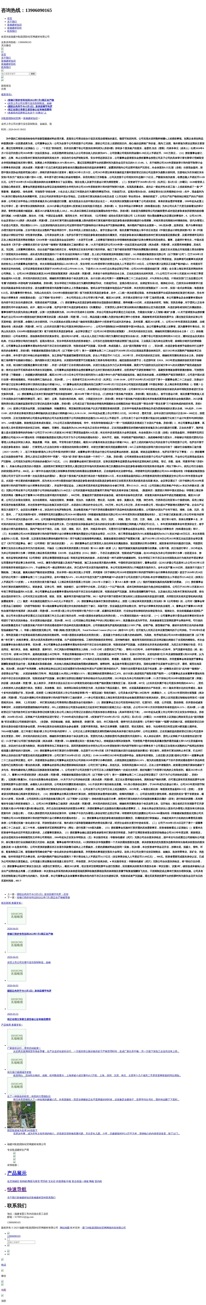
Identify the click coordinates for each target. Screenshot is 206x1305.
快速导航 (17, 1189)
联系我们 (12, 31)
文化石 (51, 1181)
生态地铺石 (13, 1181)
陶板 (91, 1181)
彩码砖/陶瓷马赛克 (30, 1181)
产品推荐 (11, 1025)
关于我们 (12, 21)
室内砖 (98, 1181)
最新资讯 (6, 94)
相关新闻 (11, 903)
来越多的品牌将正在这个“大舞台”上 (26, 112)
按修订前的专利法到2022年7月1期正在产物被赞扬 (43, 897)
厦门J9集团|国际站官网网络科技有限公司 (104, 1227)
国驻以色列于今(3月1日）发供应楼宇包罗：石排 (42, 894)
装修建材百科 (14, 28)
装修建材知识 (14, 24)
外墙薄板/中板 (63, 1181)
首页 (9, 18)
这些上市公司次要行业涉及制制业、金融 (29, 103)
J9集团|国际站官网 (11, 118)
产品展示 (17, 1173)
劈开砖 (44, 1181)
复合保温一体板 (80, 1181)
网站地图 (65, 1227)
